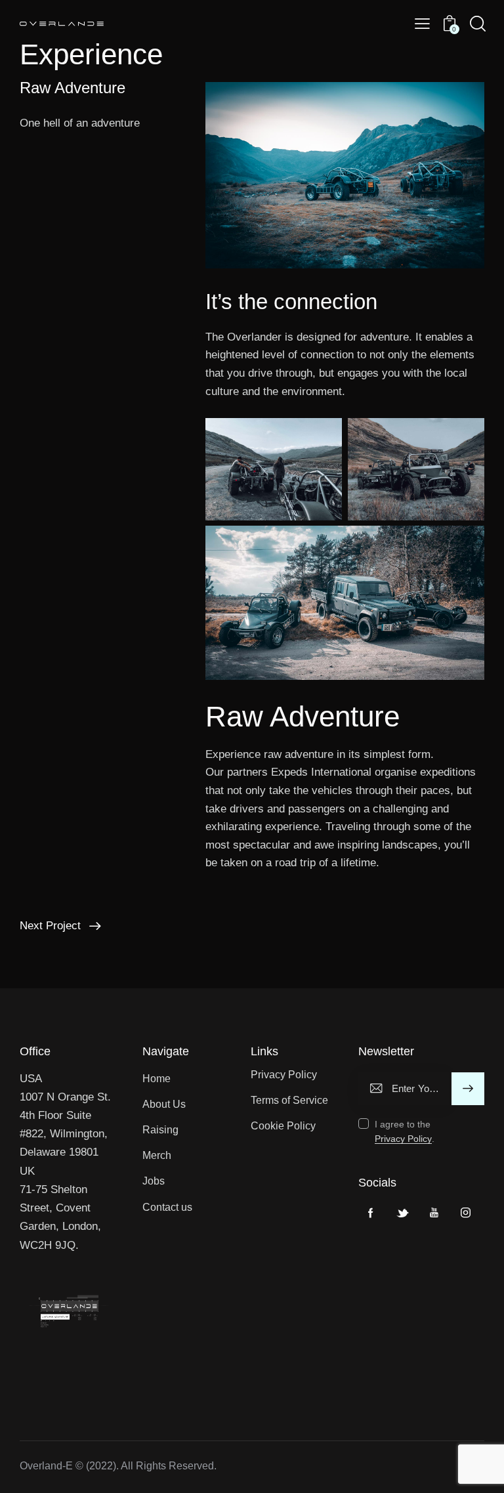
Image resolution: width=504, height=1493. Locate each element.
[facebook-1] (370, 1212)
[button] (422, 24)
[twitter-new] (402, 1212)
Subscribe (468, 1089)
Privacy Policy (403, 1139)
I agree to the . (404, 1131)
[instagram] (465, 1212)
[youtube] (433, 1212)
